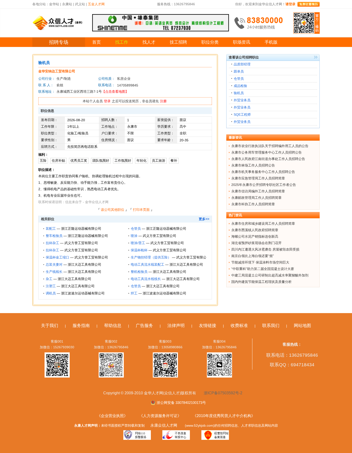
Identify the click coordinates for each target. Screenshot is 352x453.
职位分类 (210, 42)
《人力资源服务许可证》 (160, 416)
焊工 (134, 293)
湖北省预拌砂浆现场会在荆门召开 (256, 243)
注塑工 (51, 286)
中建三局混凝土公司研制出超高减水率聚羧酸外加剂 (269, 275)
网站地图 (302, 325)
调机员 (51, 293)
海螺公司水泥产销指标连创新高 (254, 236)
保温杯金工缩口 (57, 257)
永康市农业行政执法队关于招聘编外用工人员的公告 (269, 146)
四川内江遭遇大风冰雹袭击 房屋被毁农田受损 (265, 249)
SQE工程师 (242, 114)
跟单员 (239, 71)
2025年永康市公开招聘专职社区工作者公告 (263, 185)
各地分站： (40, 4)
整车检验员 (54, 236)
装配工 (51, 228)
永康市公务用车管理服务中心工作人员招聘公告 (266, 152)
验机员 (239, 93)
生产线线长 (54, 272)
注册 (163, 101)
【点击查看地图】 (115, 91)
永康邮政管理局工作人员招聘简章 (256, 198)
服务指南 (81, 325)
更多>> (204, 219)
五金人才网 (96, 4)
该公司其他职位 (112, 210)
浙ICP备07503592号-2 (223, 393)
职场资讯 (241, 42)
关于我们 (49, 325)
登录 (107, 101)
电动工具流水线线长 (146, 279)
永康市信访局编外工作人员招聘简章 (258, 191)
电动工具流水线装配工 (147, 264)
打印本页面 (141, 210)
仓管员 (136, 228)
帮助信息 (112, 325)
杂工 (49, 279)
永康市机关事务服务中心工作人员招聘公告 (263, 172)
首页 (96, 42)
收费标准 (239, 325)
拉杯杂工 (52, 243)
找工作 (121, 42)
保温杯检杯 (139, 250)
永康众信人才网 (163, 425)
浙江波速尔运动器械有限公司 (83, 293)
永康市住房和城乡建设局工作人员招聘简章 (263, 223)
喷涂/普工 (138, 243)
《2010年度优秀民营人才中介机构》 (224, 416)
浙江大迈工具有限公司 (84, 264)
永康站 (67, 4)
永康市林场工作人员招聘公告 (253, 165)
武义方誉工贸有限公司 (159, 236)
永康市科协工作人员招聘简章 (253, 204)
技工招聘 (178, 42)
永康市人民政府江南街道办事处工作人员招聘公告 (268, 159)
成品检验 (240, 86)
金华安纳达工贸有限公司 (56, 71)
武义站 (80, 4)
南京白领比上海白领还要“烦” (252, 256)
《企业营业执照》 (112, 416)
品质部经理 (242, 64)
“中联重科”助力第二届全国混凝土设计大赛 (262, 269)
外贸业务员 (242, 100)
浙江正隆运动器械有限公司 (81, 228)
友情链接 (207, 325)
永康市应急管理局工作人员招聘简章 (258, 178)
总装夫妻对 (54, 264)
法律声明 (176, 325)
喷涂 (134, 236)
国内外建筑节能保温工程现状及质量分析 (261, 282)
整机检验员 (139, 272)
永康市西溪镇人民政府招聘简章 (254, 230)
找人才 (148, 42)
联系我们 (270, 325)
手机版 (271, 42)
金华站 (54, 4)
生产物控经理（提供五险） (151, 257)
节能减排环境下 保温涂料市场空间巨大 (260, 262)
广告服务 (144, 325)
